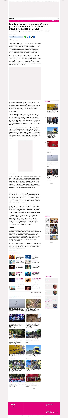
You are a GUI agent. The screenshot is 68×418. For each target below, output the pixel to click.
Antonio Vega (11, 311)
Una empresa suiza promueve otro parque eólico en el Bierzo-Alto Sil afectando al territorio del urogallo (16, 309)
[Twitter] (32, 37)
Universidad (30, 20)
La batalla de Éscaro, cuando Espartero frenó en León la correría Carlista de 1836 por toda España (33, 309)
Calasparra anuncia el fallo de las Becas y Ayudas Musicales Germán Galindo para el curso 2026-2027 (47, 220)
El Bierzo (34, 20)
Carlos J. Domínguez (29, 327)
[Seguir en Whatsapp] (56, 412)
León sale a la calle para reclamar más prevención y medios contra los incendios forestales (16, 384)
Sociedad (22, 20)
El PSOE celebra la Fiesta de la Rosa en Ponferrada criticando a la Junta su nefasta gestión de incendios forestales (33, 384)
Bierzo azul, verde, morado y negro (33, 369)
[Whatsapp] (25, 37)
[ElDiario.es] (55, 20)
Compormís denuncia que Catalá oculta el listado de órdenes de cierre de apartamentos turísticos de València (48, 232)
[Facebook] (27, 37)
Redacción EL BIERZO (12, 343)
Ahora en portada (12, 297)
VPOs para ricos (47, 236)
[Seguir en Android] (46, 405)
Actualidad (11, 20)
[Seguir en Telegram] (50, 412)
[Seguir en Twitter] (48, 412)
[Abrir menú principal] (58, 18)
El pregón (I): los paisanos (47, 291)
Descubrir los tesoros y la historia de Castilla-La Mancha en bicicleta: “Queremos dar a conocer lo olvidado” (48, 226)
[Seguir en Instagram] (51, 412)
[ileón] (16, 404)
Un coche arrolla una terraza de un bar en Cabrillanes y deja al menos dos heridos (16, 355)
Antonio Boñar (47, 292)
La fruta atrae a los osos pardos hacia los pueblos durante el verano (16, 370)
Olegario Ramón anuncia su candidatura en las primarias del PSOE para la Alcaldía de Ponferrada (52, 150)
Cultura (19, 20)
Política (15, 20)
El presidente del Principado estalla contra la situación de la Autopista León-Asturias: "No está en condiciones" (52, 177)
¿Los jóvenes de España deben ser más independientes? (51, 297)
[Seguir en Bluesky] (46, 412)
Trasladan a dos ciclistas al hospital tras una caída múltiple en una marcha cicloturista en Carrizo (33, 355)
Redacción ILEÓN (12, 327)
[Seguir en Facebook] (49, 412)
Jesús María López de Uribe (30, 311)
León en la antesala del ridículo (52, 123)
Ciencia (26, 20)
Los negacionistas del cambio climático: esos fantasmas (48, 305)
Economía (10, 250)
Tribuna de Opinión (48, 276)
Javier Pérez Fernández (47, 307)
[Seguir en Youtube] (53, 412)
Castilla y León (39, 20)
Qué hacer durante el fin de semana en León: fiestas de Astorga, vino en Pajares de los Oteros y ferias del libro (16, 324)
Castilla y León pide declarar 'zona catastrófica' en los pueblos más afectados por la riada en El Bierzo (33, 340)
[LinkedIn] (34, 37)
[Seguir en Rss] (57, 412)
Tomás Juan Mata (48, 286)
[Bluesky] (30, 37)
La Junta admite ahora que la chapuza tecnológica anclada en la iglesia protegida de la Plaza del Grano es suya (33, 324)
